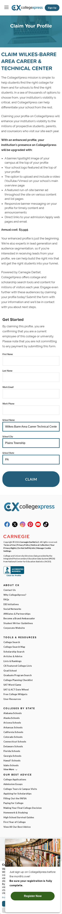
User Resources (12, 699)
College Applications (14, 779)
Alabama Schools (12, 713)
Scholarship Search (13, 651)
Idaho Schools (11, 765)
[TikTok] (45, 526)
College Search (11, 642)
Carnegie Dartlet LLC (29, 542)
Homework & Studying (15, 812)
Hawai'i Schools (11, 760)
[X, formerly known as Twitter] (14, 526)
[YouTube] (38, 526)
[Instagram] (22, 526)
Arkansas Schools (13, 727)
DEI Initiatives (11, 604)
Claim (31, 479)
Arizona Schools (12, 722)
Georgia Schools (12, 755)
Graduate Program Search (17, 675)
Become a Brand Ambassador (19, 618)
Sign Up (52, 7)
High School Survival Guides (18, 817)
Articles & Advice (12, 656)
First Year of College (14, 822)
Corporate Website (14, 628)
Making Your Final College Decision (22, 808)
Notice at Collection (40, 545)
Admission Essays (13, 784)
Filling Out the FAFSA (15, 798)
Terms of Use (9, 545)
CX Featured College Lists (17, 665)
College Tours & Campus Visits (20, 789)
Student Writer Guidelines (18, 623)
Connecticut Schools (14, 741)
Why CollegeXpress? (14, 594)
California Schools (13, 732)
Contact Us (9, 590)
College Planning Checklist (18, 680)
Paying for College (13, 803)
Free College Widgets (15, 694)
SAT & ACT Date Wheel (16, 689)
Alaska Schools (11, 718)
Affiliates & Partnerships (16, 613)
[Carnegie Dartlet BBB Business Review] (13, 576)
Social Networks (12, 609)
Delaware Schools (13, 746)
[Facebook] (7, 526)
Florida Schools (11, 751)
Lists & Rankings (12, 661)
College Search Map (14, 646)
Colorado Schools (13, 737)
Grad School (10, 670)
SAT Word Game (12, 684)
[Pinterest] (30, 526)
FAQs (6, 599)
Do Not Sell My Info (26, 548)
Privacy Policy (23, 545)
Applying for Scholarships (17, 793)
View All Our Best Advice (17, 826)
